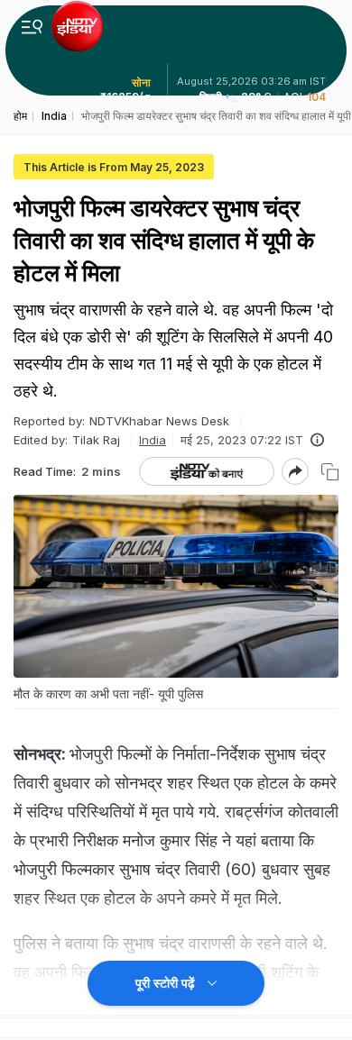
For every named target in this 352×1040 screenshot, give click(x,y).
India (152, 440)
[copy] (329, 471)
